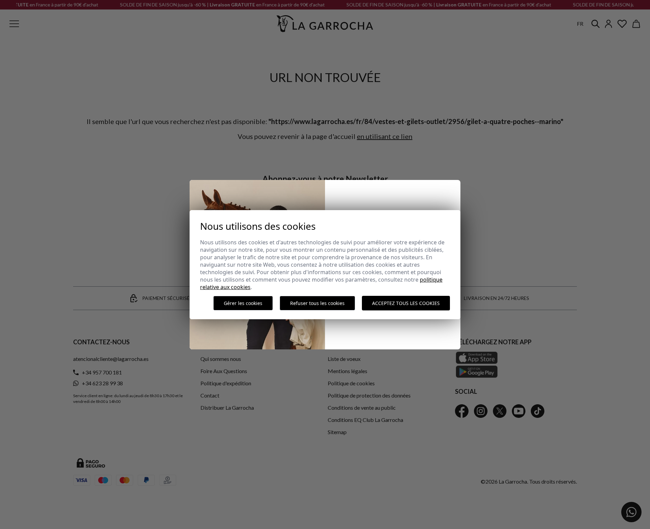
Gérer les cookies (243, 303)
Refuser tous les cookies (317, 303)
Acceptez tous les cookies (406, 303)
